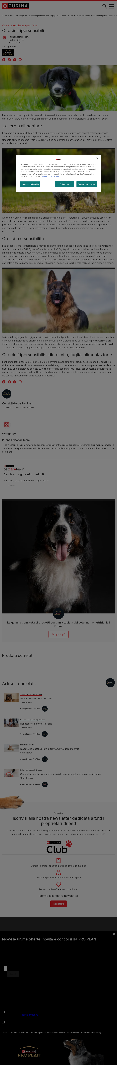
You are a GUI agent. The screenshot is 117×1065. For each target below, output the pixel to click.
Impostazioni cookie (30, 184)
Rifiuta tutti (64, 184)
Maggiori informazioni (50, 176)
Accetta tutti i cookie (86, 184)
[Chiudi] (97, 158)
